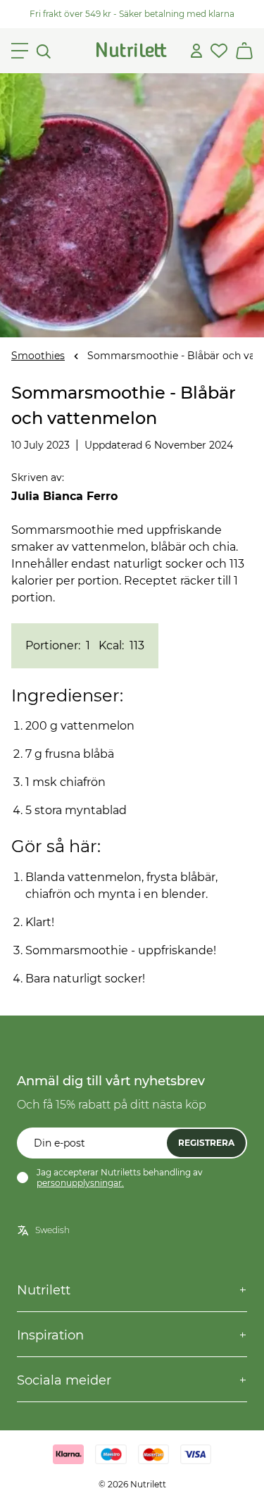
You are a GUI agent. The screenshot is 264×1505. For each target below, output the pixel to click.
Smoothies (38, 355)
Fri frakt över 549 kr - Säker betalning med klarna (132, 13)
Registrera (206, 1142)
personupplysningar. (80, 1183)
